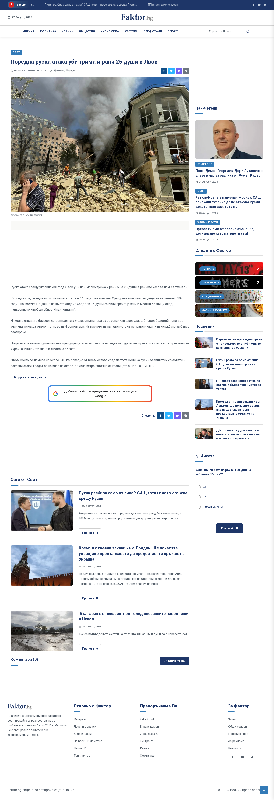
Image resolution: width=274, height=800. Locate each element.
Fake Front (147, 719)
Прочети (88, 532)
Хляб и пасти (207, 222)
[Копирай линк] (186, 71)
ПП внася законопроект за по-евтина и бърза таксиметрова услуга (238, 385)
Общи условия (238, 726)
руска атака (27, 377)
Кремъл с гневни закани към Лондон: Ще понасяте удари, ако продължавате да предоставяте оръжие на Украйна (132, 554)
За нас (232, 719)
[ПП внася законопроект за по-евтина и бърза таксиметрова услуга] (204, 384)
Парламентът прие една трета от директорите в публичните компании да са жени (239, 343)
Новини (67, 31)
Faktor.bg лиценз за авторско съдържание (41, 790)
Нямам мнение (212, 507)
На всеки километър (88, 741)
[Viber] (179, 71)
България (204, 164)
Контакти (234, 748)
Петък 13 (80, 748)
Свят (201, 190)
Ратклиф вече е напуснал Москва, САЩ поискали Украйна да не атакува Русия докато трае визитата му (228, 202)
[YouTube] (259, 4)
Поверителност (239, 734)
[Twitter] (171, 71)
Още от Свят (24, 479)
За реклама (236, 741)
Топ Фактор (82, 755)
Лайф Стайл (152, 31)
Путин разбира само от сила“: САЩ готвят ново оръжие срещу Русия (238, 364)
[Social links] (232, 757)
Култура (131, 31)
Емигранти (147, 741)
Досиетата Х (149, 734)
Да (204, 486)
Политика (48, 31)
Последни (205, 326)
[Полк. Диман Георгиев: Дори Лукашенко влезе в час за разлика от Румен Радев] (229, 139)
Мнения (28, 31)
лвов (42, 377)
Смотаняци (147, 755)
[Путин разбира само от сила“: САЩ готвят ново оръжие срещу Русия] (42, 510)
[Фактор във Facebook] (253, 4)
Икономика (110, 31)
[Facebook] (164, 71)
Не (204, 497)
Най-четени (206, 108)
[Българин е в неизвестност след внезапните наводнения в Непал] (42, 631)
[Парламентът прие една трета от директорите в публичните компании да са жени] (204, 342)
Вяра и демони (150, 726)
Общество (87, 31)
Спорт (173, 31)
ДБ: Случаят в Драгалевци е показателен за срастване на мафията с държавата (238, 434)
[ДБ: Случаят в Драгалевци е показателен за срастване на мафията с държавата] (204, 433)
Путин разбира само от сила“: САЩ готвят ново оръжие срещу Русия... (78, 4)
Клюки (144, 748)
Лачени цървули (85, 726)
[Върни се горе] (264, 790)
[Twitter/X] (265, 4)
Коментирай (176, 660)
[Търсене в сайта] (247, 31)
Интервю (80, 719)
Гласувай (227, 528)
